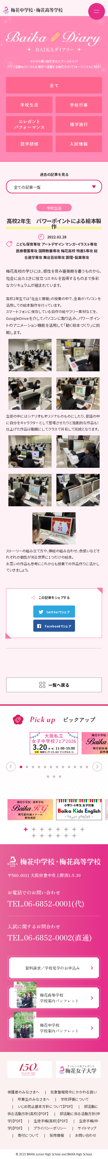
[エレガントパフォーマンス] (29, 124)
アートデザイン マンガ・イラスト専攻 (69, 244)
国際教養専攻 (49, 250)
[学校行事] (79, 105)
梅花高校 (68, 250)
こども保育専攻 (28, 244)
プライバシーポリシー (50, 1127)
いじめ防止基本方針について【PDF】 (45, 1106)
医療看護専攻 (27, 250)
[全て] (54, 85)
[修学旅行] (79, 124)
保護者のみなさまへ (23, 1091)
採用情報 (57, 1135)
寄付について (28, 1135)
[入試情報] (79, 144)
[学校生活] (29, 105)
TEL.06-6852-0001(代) (46, 903)
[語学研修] (29, 144)
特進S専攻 (84, 250)
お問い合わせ (85, 1135)
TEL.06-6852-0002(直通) (50, 937)
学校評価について (74, 1099)
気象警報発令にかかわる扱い (73, 1091)
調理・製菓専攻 (77, 257)
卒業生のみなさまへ (34, 1099)
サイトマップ (87, 1127)
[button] (25, 829)
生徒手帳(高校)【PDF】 (51, 1120)
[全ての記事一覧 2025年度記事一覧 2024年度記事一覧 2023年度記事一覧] (54, 186)
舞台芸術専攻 (54, 257)
